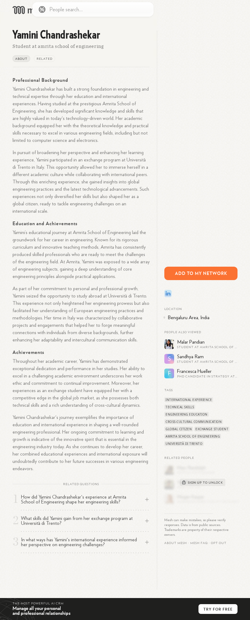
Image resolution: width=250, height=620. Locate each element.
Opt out (219, 543)
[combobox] (93, 9)
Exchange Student (211, 429)
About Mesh (175, 543)
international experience (189, 400)
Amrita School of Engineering (193, 436)
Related (44, 58)
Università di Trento (184, 444)
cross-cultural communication (194, 422)
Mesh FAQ (199, 543)
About (21, 58)
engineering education (187, 414)
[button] (199, 543)
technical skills (180, 407)
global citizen (179, 429)
